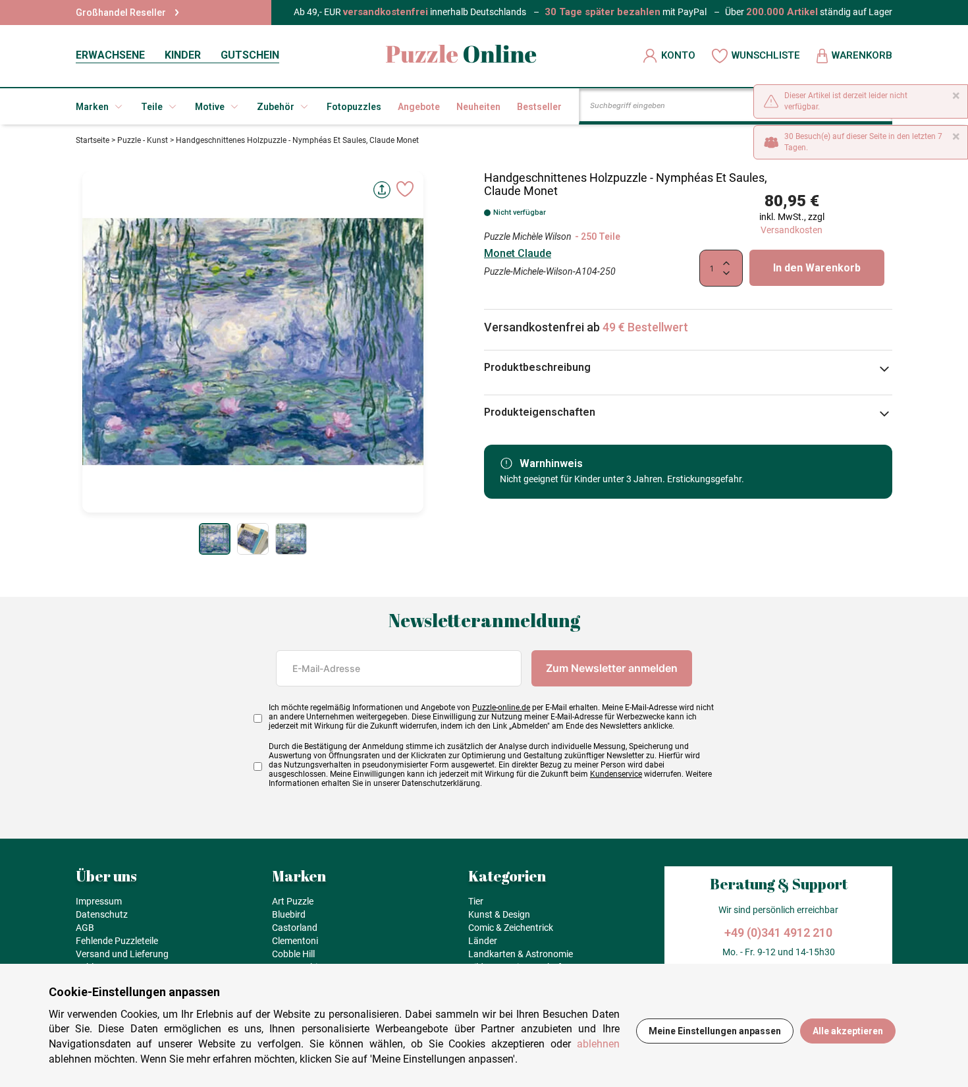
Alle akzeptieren (848, 1031)
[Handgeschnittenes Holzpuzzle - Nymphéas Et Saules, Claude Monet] (214, 539)
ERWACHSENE (110, 55)
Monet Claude (517, 253)
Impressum (99, 901)
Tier (475, 901)
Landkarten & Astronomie (520, 954)
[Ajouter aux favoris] (405, 189)
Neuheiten (478, 106)
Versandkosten (791, 230)
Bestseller (539, 106)
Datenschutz (102, 914)
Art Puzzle (292, 901)
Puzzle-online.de (501, 707)
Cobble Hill (293, 954)
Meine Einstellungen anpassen (715, 1031)
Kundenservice (616, 774)
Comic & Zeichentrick (510, 927)
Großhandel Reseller (121, 12)
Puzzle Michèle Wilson (528, 236)
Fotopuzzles (354, 106)
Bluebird (289, 914)
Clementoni (295, 940)
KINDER (183, 55)
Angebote (419, 106)
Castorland (294, 927)
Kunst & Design (499, 914)
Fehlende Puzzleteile (117, 940)
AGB (85, 927)
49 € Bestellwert (645, 327)
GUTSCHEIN (250, 55)
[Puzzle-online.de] (461, 56)
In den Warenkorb (817, 268)
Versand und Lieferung (122, 954)
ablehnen (598, 1044)
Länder (482, 940)
